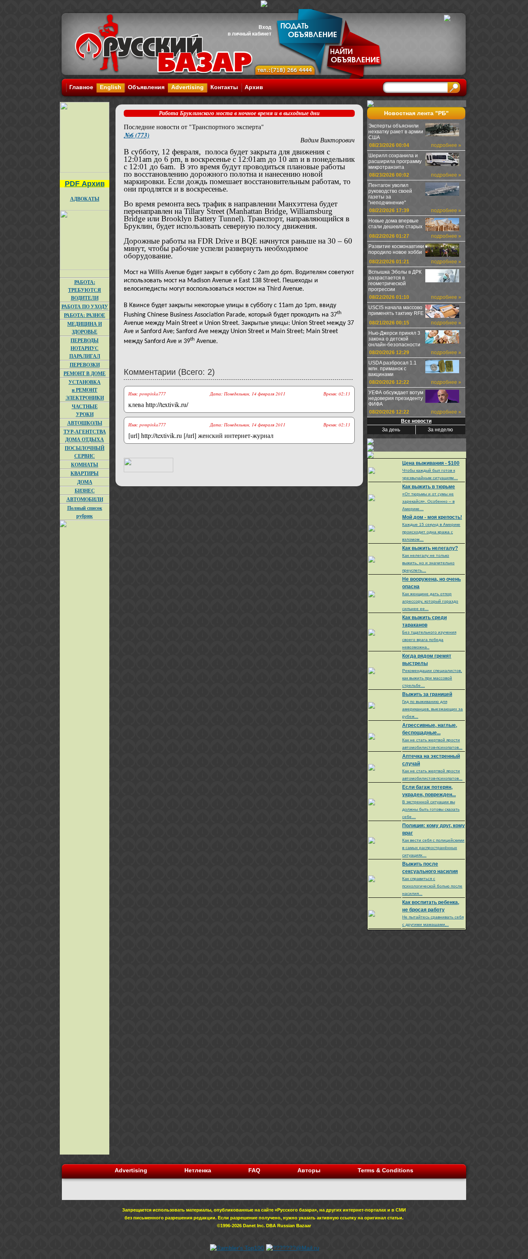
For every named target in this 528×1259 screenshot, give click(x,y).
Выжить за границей (427, 694)
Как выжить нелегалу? (430, 548)
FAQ (254, 1170)
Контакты (224, 87)
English (110, 87)
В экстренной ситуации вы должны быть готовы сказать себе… (431, 809)
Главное (81, 87)
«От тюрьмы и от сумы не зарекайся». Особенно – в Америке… (428, 501)
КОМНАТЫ (84, 464)
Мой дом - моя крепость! (432, 517)
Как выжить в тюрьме (428, 487)
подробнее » (446, 145)
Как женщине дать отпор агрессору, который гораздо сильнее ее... (430, 601)
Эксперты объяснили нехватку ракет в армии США (395, 131)
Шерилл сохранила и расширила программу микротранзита (395, 161)
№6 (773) (136, 135)
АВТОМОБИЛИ (84, 499)
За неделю (440, 430)
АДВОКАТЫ (84, 198)
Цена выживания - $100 (431, 463)
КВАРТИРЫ (85, 473)
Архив (254, 87)
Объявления (146, 87)
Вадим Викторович (327, 139)
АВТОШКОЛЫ (84, 422)
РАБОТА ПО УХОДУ (84, 306)
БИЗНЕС (85, 490)
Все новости (416, 421)
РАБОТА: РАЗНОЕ (84, 315)
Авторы (309, 1170)
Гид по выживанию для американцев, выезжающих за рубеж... (432, 709)
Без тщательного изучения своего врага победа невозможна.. (429, 639)
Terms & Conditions (385, 1170)
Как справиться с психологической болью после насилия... (432, 886)
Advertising (187, 87)
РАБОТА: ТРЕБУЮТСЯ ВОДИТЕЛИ (84, 290)
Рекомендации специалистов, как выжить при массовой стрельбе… (432, 678)
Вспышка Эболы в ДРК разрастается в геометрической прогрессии (395, 280)
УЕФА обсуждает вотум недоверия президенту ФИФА (395, 398)
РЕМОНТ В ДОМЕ (85, 373)
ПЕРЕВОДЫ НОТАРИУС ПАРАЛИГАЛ (84, 348)
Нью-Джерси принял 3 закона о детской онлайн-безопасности (394, 339)
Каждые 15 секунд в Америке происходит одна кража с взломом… (431, 532)
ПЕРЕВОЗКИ (85, 364)
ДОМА (84, 481)
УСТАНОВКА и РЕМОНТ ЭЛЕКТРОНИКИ (85, 390)
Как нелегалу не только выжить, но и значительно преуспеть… (428, 563)
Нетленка (197, 1170)
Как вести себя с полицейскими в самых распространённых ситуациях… (433, 847)
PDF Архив (85, 184)
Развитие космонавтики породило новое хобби (396, 249)
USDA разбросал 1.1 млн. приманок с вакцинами (392, 368)
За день (391, 430)
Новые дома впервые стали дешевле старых (395, 224)
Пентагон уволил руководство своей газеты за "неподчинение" (390, 194)
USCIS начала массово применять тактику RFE (396, 310)
